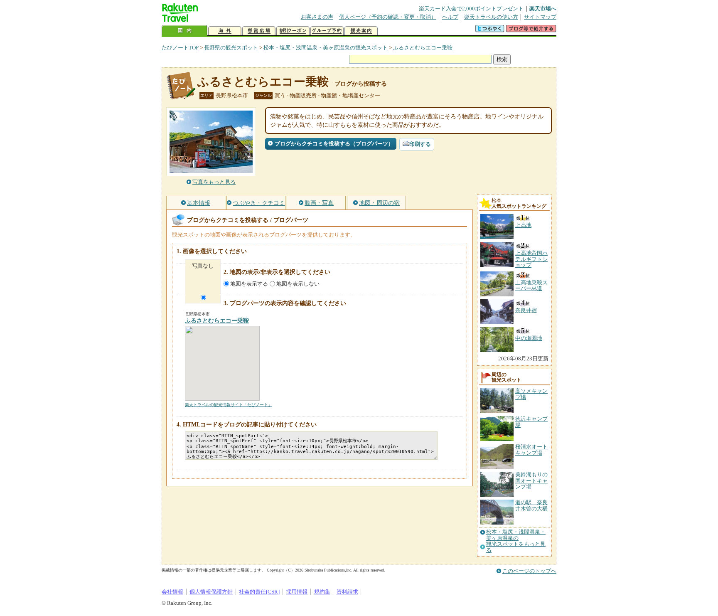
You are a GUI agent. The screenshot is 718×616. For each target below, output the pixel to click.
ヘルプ (450, 17)
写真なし (203, 266)
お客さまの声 (317, 17)
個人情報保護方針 (211, 592)
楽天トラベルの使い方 (491, 17)
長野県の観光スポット (231, 47)
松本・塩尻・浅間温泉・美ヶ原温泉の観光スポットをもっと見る (516, 541)
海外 (224, 31)
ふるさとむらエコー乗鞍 (422, 47)
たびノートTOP (180, 47)
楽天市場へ (542, 8)
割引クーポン (293, 31)
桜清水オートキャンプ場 (531, 450)
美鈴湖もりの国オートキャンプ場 (531, 480)
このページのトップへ (529, 571)
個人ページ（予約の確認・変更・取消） (387, 17)
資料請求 (347, 592)
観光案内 (361, 31)
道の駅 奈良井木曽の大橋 (531, 505)
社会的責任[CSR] (259, 592)
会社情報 (172, 592)
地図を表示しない (298, 284)
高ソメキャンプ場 (531, 394)
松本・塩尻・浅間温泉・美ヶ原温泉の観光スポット (325, 47)
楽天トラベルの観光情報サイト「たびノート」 (228, 404)
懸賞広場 (258, 31)
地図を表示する (249, 284)
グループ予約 (327, 31)
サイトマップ (540, 17)
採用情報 (296, 592)
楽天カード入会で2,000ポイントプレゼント (471, 8)
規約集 (322, 592)
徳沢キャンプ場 (531, 422)
